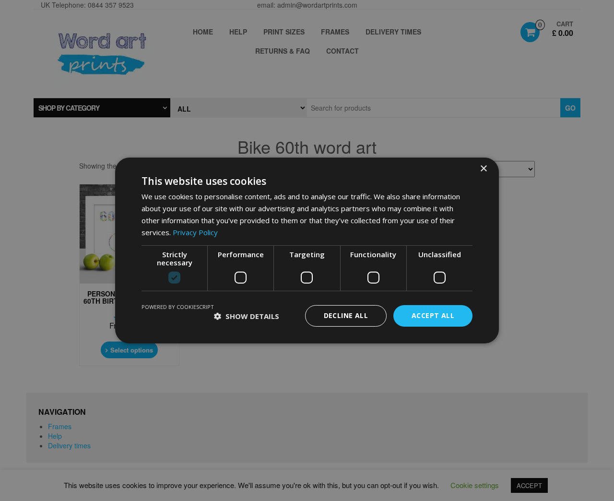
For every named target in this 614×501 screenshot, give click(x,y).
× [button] (483, 168)
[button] (246, 316)
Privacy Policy (195, 232)
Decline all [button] (346, 315)
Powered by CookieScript (178, 306)
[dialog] (307, 250)
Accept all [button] (433, 315)
